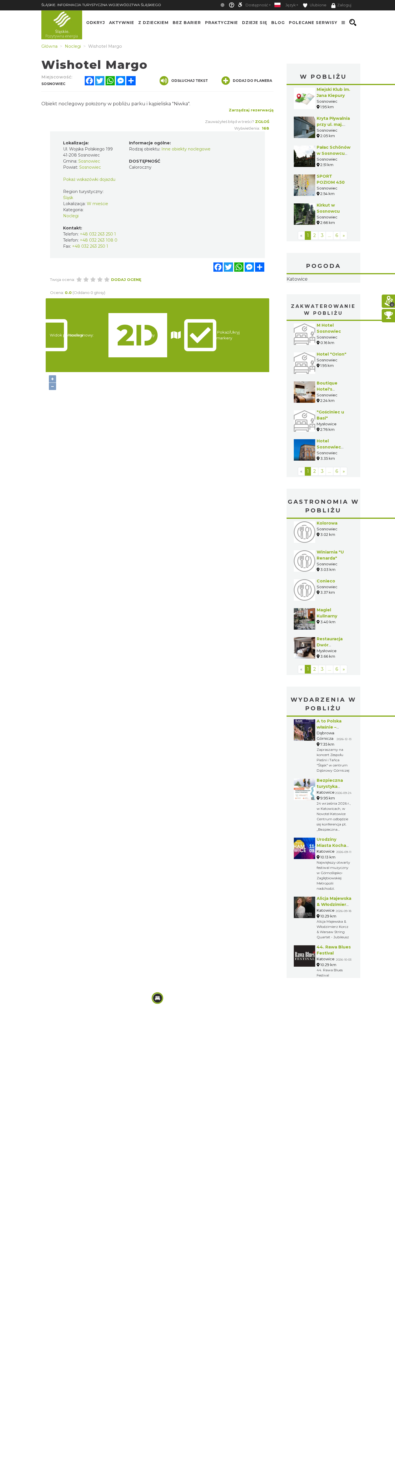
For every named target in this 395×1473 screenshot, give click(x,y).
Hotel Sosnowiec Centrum (329, 483)
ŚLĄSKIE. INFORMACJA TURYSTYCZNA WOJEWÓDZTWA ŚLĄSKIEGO (101, 5)
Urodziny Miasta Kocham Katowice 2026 (333, 882)
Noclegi (71, 215)
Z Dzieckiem (153, 22)
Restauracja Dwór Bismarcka (330, 681)
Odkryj (95, 22)
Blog (278, 22)
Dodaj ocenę (126, 279)
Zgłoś (262, 121)
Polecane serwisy (313, 22)
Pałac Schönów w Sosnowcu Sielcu (333, 153)
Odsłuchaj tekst (189, 80)
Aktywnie (121, 22)
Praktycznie (221, 22)
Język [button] (290, 5)
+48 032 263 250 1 (98, 234)
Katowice (323, 297)
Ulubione (317, 5)
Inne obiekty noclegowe (186, 149)
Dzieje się (254, 22)
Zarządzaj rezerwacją (251, 110)
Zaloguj (344, 5)
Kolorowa (327, 559)
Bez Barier (187, 22)
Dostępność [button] (257, 5)
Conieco (326, 617)
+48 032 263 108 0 (98, 240)
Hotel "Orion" (331, 390)
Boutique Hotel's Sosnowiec (329, 425)
